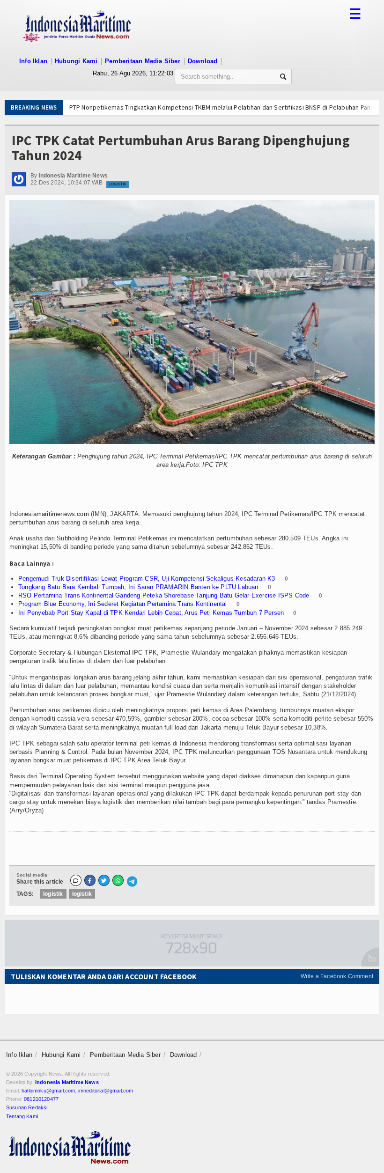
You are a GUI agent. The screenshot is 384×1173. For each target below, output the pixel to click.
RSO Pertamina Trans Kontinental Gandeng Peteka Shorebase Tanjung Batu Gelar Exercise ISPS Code (163, 595)
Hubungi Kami (76, 61)
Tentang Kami (22, 1116)
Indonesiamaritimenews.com (49, 513)
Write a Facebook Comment (337, 976)
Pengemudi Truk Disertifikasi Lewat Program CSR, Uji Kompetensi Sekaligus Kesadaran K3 (146, 578)
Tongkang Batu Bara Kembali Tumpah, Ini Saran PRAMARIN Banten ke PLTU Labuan (138, 586)
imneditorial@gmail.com (105, 1090)
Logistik (117, 184)
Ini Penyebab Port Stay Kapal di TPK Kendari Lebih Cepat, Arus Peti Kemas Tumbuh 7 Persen (151, 612)
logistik (53, 894)
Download (203, 61)
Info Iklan (33, 61)
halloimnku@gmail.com (48, 1090)
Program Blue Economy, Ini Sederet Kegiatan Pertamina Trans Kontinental (122, 603)
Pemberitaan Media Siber (142, 61)
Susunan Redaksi (26, 1107)
